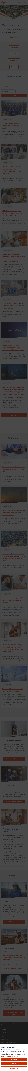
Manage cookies (14, 1068)
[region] (14, 1057)
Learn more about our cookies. (9, 1056)
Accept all (14, 1059)
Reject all (14, 1063)
